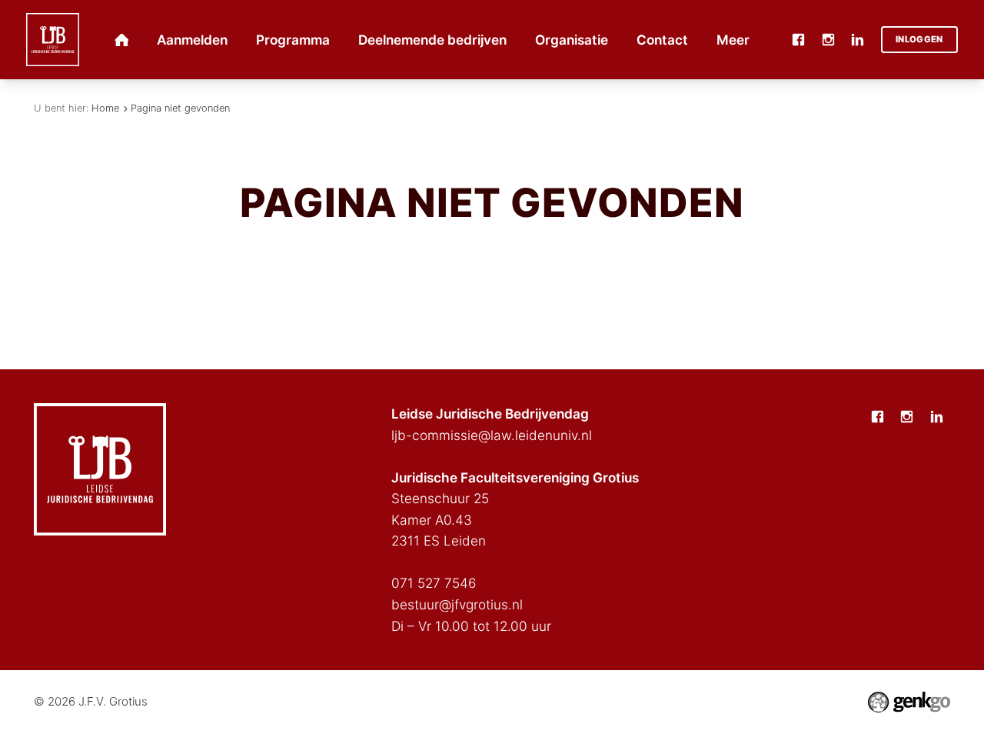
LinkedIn (858, 39)
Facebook (798, 39)
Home (105, 108)
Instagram (828, 39)
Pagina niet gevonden (180, 108)
